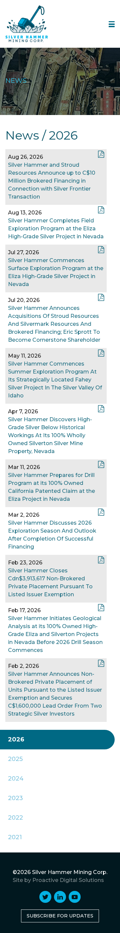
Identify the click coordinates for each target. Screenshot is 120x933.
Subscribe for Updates (60, 916)
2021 (15, 837)
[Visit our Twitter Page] (45, 897)
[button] (112, 24)
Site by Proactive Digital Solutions (58, 880)
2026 (16, 739)
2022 (15, 817)
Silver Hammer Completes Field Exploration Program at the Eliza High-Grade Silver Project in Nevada (56, 228)
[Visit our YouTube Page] (75, 897)
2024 (16, 778)
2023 (15, 798)
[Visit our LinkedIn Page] (60, 897)
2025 (15, 759)
